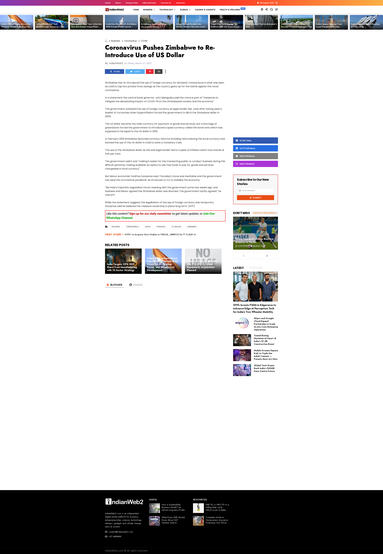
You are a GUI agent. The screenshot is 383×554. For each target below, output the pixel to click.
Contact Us (166, 3)
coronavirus (130, 40)
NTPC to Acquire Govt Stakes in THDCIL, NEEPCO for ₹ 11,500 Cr (160, 234)
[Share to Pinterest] (150, 71)
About (118, 3)
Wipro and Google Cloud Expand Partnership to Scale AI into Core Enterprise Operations (266, 324)
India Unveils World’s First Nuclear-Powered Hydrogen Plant (296, 25)
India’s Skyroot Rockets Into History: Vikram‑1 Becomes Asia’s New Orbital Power (190, 27)
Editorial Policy (149, 3)
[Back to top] (376, 547)
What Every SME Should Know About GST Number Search (173, 520)
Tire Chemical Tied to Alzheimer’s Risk (261, 25)
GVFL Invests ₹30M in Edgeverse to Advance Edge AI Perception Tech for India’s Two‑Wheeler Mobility (254, 308)
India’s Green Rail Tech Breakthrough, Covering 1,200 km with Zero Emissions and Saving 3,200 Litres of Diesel (51, 28)
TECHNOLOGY (166, 9)
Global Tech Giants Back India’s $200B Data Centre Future (264, 368)
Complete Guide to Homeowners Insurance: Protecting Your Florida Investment (217, 521)
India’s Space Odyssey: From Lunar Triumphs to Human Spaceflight (329, 27)
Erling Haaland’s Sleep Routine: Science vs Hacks (254, 240)
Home (107, 3)
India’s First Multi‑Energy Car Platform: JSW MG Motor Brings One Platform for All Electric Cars (226, 27)
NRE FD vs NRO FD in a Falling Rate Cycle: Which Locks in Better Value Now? (217, 508)
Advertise (180, 3)
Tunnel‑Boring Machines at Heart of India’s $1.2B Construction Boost (265, 340)
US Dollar (176, 226)
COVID (144, 40)
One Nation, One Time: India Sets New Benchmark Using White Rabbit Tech (86, 27)
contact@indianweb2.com (120, 531)
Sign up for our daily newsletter (150, 213)
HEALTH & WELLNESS (230, 9)
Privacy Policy (132, 3)
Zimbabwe (192, 226)
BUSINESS (147, 9)
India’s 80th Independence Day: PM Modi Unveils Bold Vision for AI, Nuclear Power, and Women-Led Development (16, 28)
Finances (161, 226)
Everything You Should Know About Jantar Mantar (154, 25)
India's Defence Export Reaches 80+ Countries (365, 25)
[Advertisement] (255, 85)
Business (115, 40)
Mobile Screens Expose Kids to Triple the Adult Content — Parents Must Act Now (266, 355)
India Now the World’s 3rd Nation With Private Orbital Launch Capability (121, 27)
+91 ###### (114, 536)
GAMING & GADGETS (205, 9)
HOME (136, 9)
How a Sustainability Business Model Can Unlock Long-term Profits (173, 507)
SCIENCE (184, 9)
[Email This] (158, 71)
